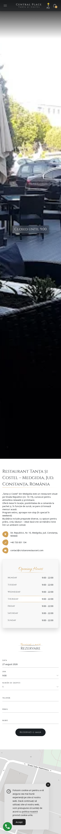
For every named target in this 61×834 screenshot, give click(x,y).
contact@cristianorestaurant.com (26, 550)
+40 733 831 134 (18, 542)
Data (4, 660)
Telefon (6, 698)
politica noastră (30, 811)
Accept (19, 822)
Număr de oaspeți (11, 683)
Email (5, 709)
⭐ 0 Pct (48, 5)
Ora (4, 672)
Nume (5, 720)
